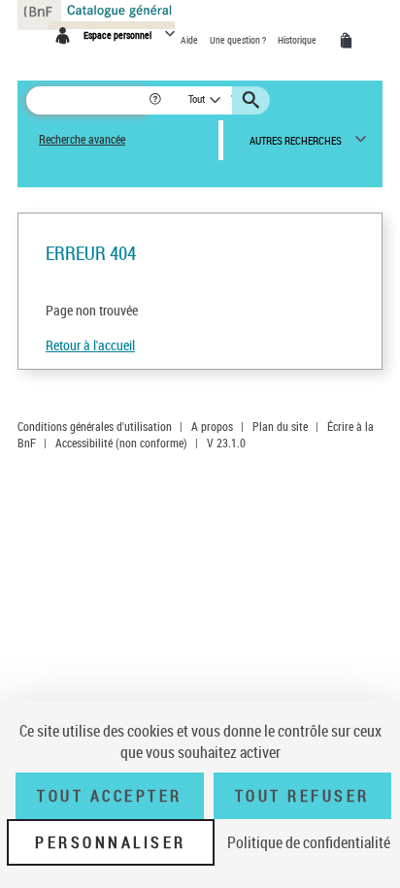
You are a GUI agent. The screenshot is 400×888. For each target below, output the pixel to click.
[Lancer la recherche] (253, 100)
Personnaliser (110, 842)
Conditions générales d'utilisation (94, 426)
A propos (212, 426)
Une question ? (239, 40)
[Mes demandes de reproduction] (349, 40)
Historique (298, 40)
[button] (157, 100)
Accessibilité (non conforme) (121, 442)
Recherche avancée (82, 139)
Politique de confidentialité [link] (308, 842)
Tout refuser (302, 795)
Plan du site (280, 426)
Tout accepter (110, 795)
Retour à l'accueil (90, 345)
